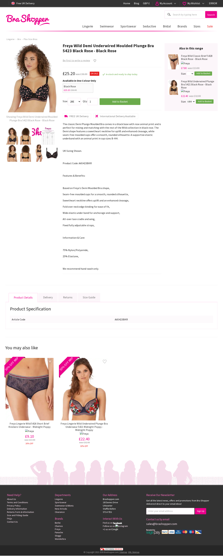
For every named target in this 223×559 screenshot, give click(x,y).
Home (126, 3)
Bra (19, 39)
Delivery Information (17, 508)
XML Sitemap (133, 552)
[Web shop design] (111, 548)
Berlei (58, 522)
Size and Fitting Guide (17, 515)
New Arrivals (61, 508)
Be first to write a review (76, 60)
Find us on (108, 522)
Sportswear (60, 502)
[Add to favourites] (94, 60)
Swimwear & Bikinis (64, 505)
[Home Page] (27, 19)
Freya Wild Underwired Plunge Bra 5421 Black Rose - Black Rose (197, 84)
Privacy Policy (14, 505)
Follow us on (109, 526)
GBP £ (146, 3)
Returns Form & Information (20, 512)
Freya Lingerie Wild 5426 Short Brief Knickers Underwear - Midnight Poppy (29, 425)
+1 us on (107, 529)
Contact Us (12, 521)
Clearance (60, 512)
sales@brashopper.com (161, 524)
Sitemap (123, 552)
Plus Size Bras (30, 39)
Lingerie (11, 39)
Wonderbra (60, 538)
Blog (136, 3)
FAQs (9, 518)
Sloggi (58, 535)
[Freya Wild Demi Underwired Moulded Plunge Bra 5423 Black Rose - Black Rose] (12, 136)
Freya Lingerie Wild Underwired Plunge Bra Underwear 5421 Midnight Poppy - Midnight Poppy (84, 426)
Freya (57, 529)
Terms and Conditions (17, 502)
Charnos (59, 526)
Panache (59, 532)
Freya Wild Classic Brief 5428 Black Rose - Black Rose (196, 57)
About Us (11, 499)
